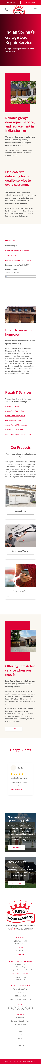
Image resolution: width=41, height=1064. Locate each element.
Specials (20, 1038)
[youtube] (22, 1008)
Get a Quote (30, 2)
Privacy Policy (20, 1045)
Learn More (14, 729)
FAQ (20, 1035)
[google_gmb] (18, 1008)
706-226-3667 (10, 255)
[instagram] (14, 1008)
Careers (20, 1031)
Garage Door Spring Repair (15, 416)
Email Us (20, 954)
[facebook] (10, 1008)
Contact (20, 1042)
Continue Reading (16, 789)
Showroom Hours (20, 1017)
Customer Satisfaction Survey (20, 1021)
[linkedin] (26, 1008)
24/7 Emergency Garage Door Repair (18, 434)
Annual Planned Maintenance (16, 425)
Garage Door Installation (14, 429)
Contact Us (16, 883)
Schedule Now (10, 2)
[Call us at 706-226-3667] (6, 9)
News (20, 1028)
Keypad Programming (13, 420)
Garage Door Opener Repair (15, 411)
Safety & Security (20, 1024)
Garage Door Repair (12, 406)
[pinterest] (31, 1008)
